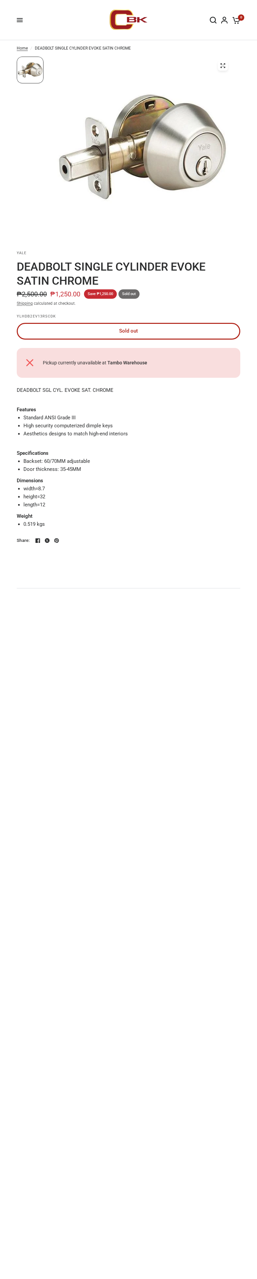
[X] (47, 541)
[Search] (213, 20)
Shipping (25, 303)
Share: (23, 540)
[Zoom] (223, 66)
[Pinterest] (57, 541)
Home (22, 48)
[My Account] (224, 20)
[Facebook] (38, 541)
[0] (235, 20)
